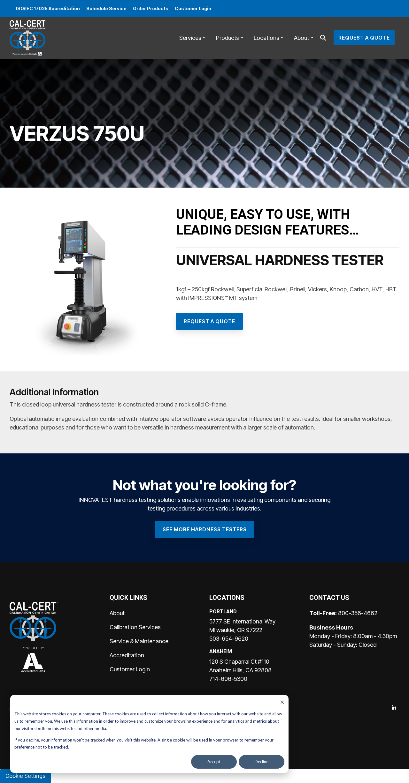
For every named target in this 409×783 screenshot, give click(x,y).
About (301, 37)
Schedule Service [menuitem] (106, 8)
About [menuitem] (117, 613)
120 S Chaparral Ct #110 (239, 661)
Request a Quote (364, 37)
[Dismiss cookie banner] (282, 702)
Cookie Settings (25, 775)
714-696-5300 (228, 678)
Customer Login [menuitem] (193, 8)
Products (227, 37)
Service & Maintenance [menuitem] (139, 641)
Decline (261, 761)
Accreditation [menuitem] (127, 655)
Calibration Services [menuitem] (135, 627)
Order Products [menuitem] (150, 8)
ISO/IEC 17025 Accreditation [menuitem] (48, 8)
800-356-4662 (357, 613)
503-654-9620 (228, 638)
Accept (213, 761)
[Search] (323, 37)
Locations (266, 37)
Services (190, 37)
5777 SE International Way (242, 621)
